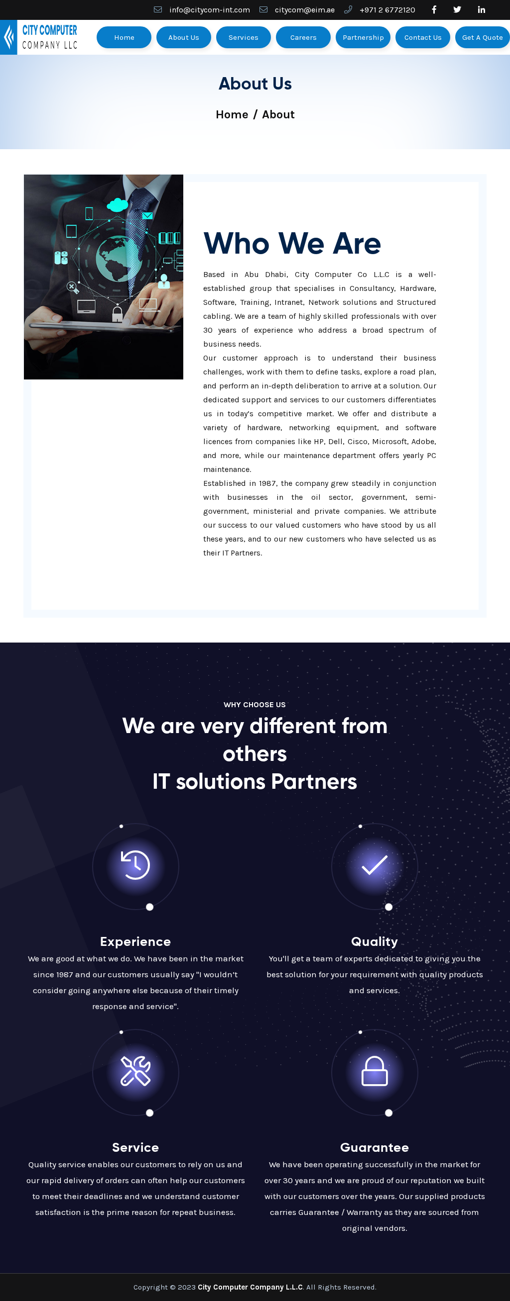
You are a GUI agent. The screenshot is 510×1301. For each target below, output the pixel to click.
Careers (303, 37)
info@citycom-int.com (209, 9)
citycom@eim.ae (305, 9)
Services (243, 37)
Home (124, 37)
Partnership (363, 37)
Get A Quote (482, 37)
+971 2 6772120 (387, 9)
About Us (183, 37)
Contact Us (423, 37)
